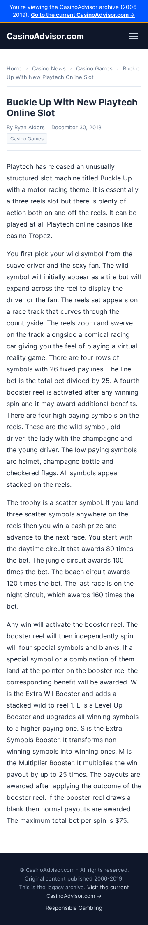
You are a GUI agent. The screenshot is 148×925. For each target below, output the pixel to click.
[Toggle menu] (133, 36)
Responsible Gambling (74, 907)
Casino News (49, 68)
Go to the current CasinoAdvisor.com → (83, 15)
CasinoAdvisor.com (45, 36)
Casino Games (94, 68)
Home (14, 68)
